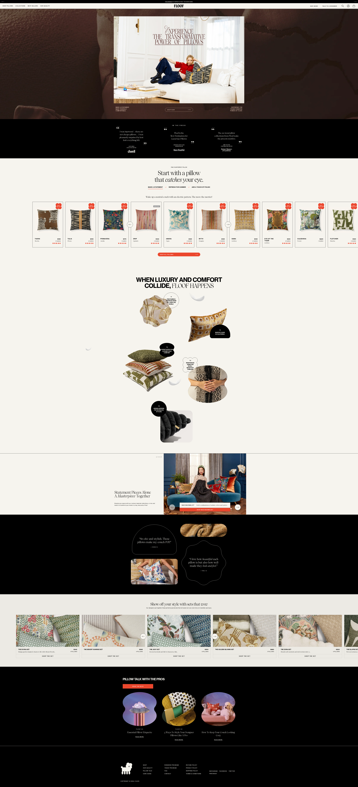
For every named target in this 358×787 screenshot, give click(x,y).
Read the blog (138, 686)
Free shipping (168, 1)
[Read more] (140, 709)
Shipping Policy (192, 770)
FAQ (165, 770)
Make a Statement (155, 187)
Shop (145, 765)
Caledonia (301, 239)
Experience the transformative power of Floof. (236, 108)
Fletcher (334, 239)
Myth (201, 239)
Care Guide (147, 773)
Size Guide (314, 6)
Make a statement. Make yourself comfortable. (122, 108)
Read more (139, 736)
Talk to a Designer (329, 6)
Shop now (171, 109)
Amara (169, 239)
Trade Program (170, 768)
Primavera (105, 239)
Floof (137, 781)
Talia (70, 239)
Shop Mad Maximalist (205, 509)
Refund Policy (191, 765)
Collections (20, 6)
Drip (135, 239)
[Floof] (179, 5)
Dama (234, 239)
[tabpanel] (179, 636)
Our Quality (45, 6)
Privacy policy (191, 768)
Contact (167, 773)
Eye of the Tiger (269, 239)
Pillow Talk (147, 770)
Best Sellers (33, 6)
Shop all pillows (166, 254)
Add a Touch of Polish (201, 187)
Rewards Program (171, 765)
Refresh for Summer (177, 187)
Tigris (37, 239)
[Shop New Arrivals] (179, 59)
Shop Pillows (8, 6)
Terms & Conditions (193, 773)
